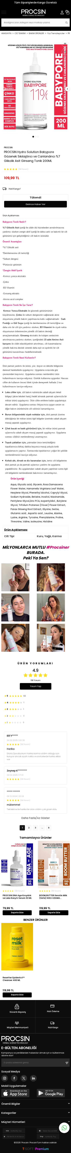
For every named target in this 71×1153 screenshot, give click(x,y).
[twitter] (23, 1078)
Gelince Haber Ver (35, 204)
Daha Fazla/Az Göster (35, 818)
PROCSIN (8, 147)
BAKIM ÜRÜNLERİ (36, 33)
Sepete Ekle (17, 912)
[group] (35, 87)
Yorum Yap (35, 686)
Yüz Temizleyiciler (56, 33)
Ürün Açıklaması (11, 215)
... (42, 827)
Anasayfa (6, 33)
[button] (33, 136)
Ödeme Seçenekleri (31, 215)
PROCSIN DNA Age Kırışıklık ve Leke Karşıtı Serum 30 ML (17, 896)
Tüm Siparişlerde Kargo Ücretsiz (35, 2)
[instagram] (4, 1078)
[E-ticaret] (35, 1149)
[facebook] (14, 1078)
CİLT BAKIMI (20, 33)
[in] (33, 1078)
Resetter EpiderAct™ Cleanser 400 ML (14, 978)
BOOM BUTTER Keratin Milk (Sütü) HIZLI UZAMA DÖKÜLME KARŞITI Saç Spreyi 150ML (53, 896)
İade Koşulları (50, 215)
